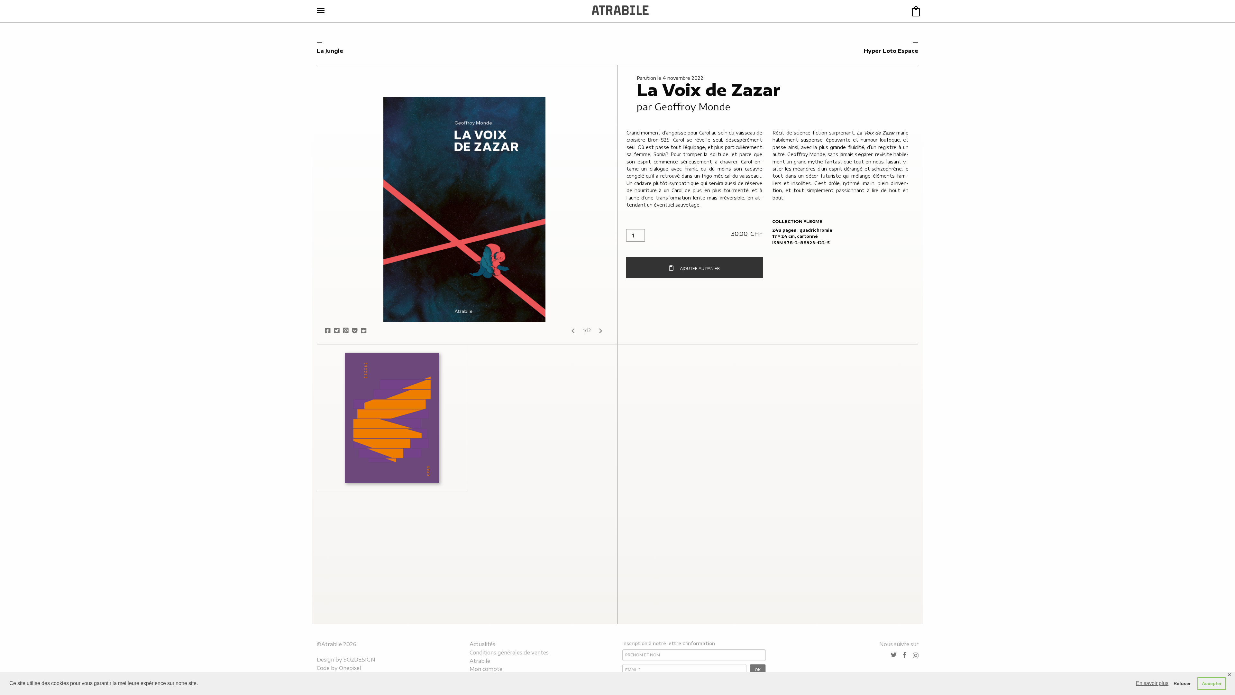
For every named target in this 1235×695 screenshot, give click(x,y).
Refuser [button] (1182, 683)
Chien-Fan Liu (360, 428)
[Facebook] (904, 655)
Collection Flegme (797, 221)
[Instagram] (915, 655)
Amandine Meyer (401, 391)
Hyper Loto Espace (891, 51)
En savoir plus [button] (1152, 683)
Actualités (482, 644)
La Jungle (330, 51)
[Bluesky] (893, 655)
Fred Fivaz (395, 440)
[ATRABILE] (620, 11)
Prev (573, 331)
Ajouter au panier (700, 268)
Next (601, 331)
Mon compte (486, 669)
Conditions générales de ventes (509, 652)
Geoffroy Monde (692, 106)
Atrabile (480, 661)
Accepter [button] (1211, 683)
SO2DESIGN (359, 659)
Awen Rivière (358, 403)
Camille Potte (389, 416)
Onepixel (350, 668)
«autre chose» (364, 359)
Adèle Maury (358, 379)
